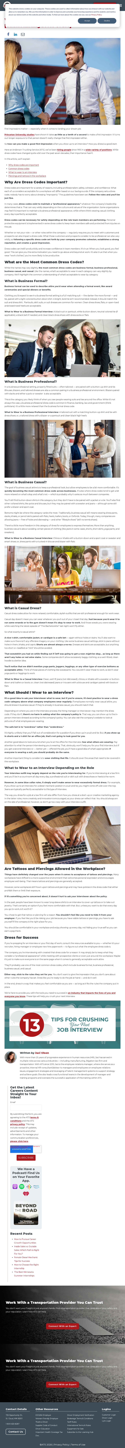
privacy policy (17, 1124)
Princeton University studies (19, 135)
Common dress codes (18, 168)
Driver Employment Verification (80, 1415)
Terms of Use (78, 1444)
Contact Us (15, 1431)
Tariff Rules (72, 1422)
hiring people (64, 150)
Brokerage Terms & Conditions (80, 1418)
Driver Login (107, 1418)
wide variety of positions (99, 150)
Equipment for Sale (75, 1429)
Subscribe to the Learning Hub (80, 1432)
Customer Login (109, 1415)
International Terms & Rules (79, 1425)
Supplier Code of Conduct (46, 1425)
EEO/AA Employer (43, 1415)
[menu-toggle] (120, 5)
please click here (19, 1141)
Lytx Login (106, 1421)
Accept (87, 21)
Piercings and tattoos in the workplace (27, 176)
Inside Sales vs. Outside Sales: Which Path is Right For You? (26, 1250)
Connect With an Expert (62, 1326)
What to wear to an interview (22, 172)
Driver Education (43, 1429)
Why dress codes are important (23, 165)
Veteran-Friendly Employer (47, 1418)
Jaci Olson (42, 1052)
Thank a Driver (42, 1422)
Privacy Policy (96, 15)
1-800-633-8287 (12, 1424)
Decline (107, 21)
